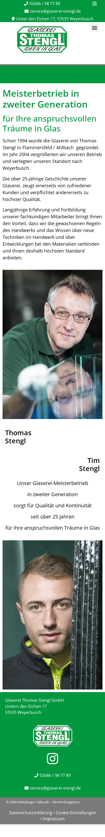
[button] (94, 27)
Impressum (54, 819)
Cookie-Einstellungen (76, 812)
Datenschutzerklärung (30, 812)
